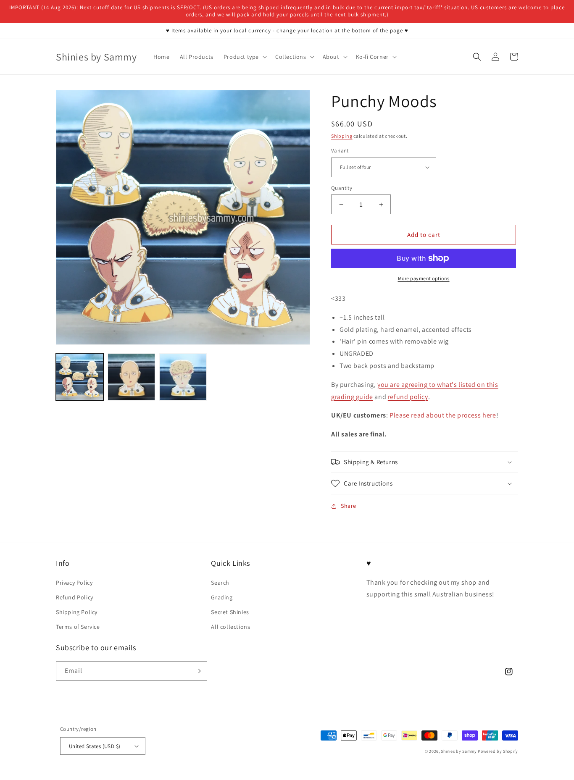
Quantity (341, 188)
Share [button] (348, 505)
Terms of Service (78, 626)
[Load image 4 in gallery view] (183, 377)
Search (220, 582)
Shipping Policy (76, 612)
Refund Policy (74, 597)
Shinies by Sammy (459, 751)
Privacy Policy (74, 582)
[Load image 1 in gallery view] (79, 377)
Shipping (342, 136)
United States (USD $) (94, 746)
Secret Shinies (230, 612)
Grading (221, 597)
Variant (340, 150)
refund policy (408, 396)
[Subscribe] (197, 671)
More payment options (424, 278)
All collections (230, 626)
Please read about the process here (443, 415)
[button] (244, 57)
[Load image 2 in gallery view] (131, 377)
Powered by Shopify (498, 751)
